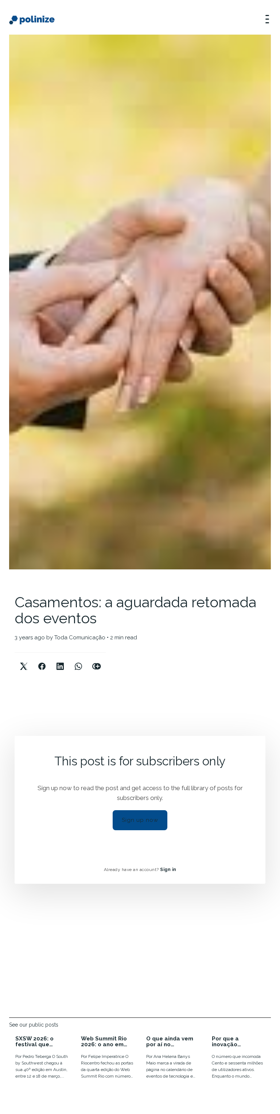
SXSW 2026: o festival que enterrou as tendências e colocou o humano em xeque (41, 1042)
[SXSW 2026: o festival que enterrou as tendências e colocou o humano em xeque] (42, 1058)
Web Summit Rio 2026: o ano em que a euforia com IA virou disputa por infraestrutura (107, 1042)
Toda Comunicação (79, 637)
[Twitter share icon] (24, 660)
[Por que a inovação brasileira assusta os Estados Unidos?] (238, 1058)
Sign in (168, 869)
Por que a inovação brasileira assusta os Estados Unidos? (237, 1042)
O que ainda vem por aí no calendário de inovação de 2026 (171, 1042)
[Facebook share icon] (42, 660)
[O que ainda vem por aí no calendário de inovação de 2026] (173, 1058)
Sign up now (140, 820)
